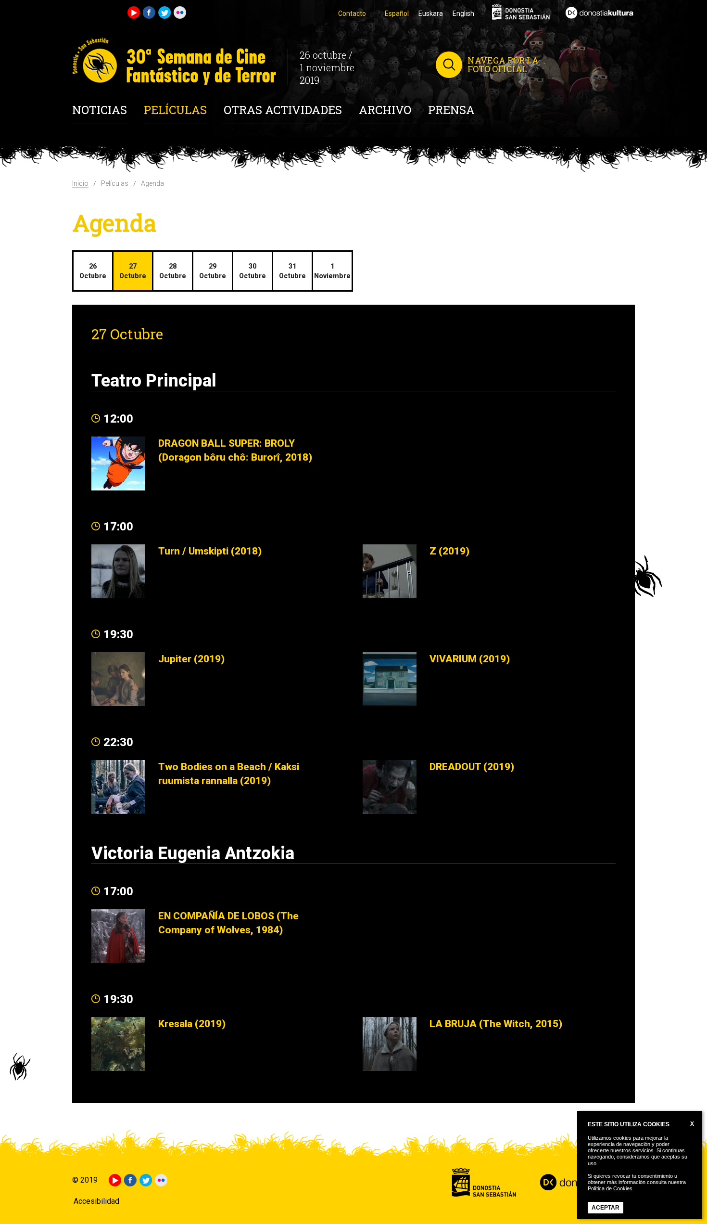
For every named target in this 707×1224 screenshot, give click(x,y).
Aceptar (605, 1207)
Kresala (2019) (192, 1024)
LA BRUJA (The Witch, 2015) (495, 1024)
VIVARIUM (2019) (469, 659)
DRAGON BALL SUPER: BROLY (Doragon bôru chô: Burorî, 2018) (235, 450)
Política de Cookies (610, 1188)
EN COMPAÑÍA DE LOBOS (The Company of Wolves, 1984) (228, 923)
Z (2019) (449, 551)
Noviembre (332, 271)
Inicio (80, 183)
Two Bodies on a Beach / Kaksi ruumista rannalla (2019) (228, 773)
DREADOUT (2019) (471, 766)
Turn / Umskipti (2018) (210, 551)
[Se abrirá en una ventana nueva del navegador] (596, 11)
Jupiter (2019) (191, 659)
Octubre (92, 271)
